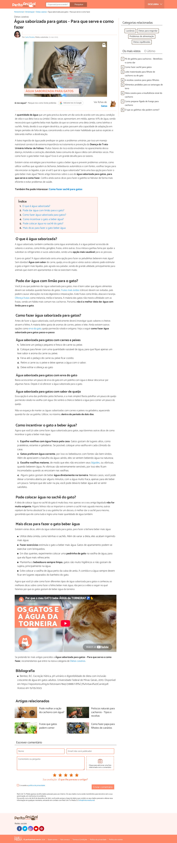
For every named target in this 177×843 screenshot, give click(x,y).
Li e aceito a (32, 785)
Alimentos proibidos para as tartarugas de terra (144, 86)
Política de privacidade (98, 840)
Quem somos (52, 840)
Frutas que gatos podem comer (48, 726)
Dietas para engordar (148, 31)
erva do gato (35, 329)
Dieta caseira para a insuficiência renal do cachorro (143, 95)
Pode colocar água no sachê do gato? (43, 223)
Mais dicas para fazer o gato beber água (44, 228)
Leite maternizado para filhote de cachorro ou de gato (140, 73)
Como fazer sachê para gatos (65, 189)
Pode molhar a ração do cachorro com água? (51, 710)
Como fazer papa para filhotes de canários (103, 726)
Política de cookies (116, 840)
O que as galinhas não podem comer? (142, 110)
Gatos (104, 106)
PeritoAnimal (19, 11)
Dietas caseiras (41, 11)
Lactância (130, 31)
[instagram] (30, 828)
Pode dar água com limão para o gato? (43, 210)
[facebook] (19, 828)
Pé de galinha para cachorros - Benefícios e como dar (143, 61)
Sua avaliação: (50, 779)
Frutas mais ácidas (70, 290)
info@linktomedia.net (86, 800)
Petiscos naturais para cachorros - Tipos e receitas (103, 712)
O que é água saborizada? (36, 206)
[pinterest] (41, 828)
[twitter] (24, 828)
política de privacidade (36, 785)
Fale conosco (65, 840)
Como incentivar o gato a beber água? (43, 219)
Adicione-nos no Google (72, 103)
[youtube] (36, 828)
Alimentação (29, 11)
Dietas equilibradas (141, 42)
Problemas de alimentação (142, 36)
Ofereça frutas (22, 298)
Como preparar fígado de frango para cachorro (142, 103)
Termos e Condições (79, 840)
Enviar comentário (103, 787)
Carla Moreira (29, 37)
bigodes (95, 463)
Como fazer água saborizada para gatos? (44, 215)
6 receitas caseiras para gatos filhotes (142, 80)
